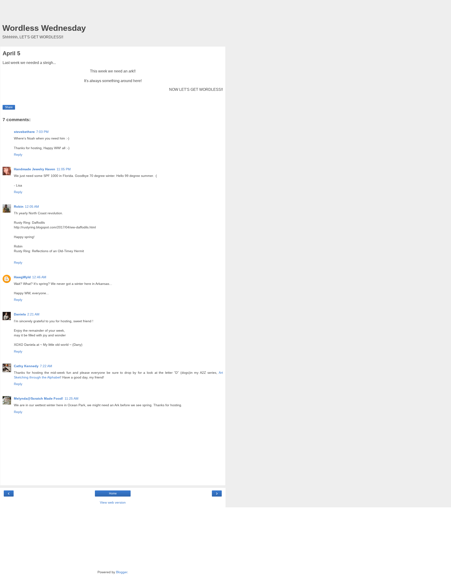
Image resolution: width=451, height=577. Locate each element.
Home (113, 493)
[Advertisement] (112, 13)
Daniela (20, 314)
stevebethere (24, 132)
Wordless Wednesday (44, 28)
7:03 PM (42, 132)
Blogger (121, 572)
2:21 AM (33, 314)
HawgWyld (22, 277)
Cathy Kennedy (26, 366)
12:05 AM (32, 206)
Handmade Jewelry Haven (34, 169)
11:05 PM (64, 169)
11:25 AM (71, 398)
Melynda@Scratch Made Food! (38, 398)
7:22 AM (46, 366)
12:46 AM (39, 277)
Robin (18, 206)
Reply (18, 154)
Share (9, 107)
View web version (113, 502)
